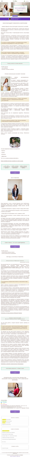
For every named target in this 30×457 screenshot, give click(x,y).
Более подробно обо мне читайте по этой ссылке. (12, 160)
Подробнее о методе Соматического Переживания (12, 363)
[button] (29, 273)
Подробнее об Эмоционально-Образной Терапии (11, 313)
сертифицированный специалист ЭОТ (9, 266)
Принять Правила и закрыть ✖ (15, 456)
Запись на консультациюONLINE (15, 172)
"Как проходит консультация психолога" (15, 205)
